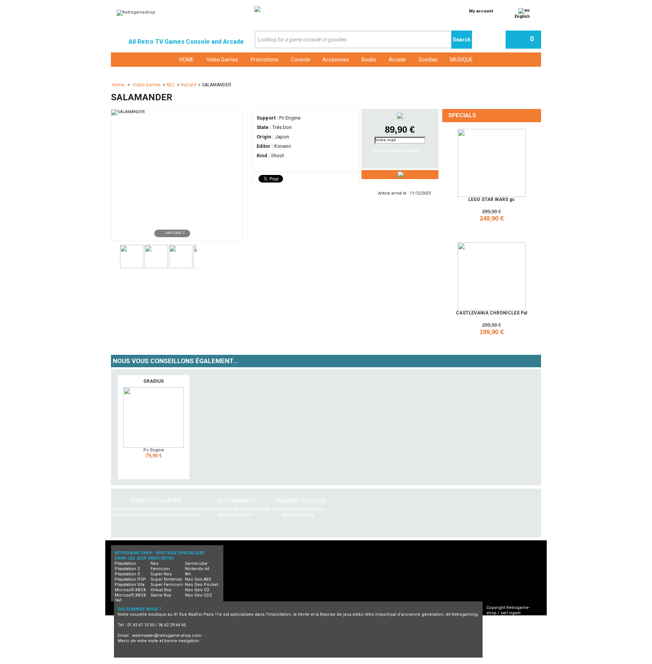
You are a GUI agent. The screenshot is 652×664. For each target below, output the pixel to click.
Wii (188, 574)
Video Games (146, 84)
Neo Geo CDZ (198, 595)
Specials (462, 115)
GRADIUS (153, 381)
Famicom (160, 568)
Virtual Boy (161, 589)
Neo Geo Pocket (201, 584)
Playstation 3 (127, 574)
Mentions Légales (511, 634)
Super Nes (161, 574)
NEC (170, 84)
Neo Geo (227, 661)
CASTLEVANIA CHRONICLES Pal (491, 313)
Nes (154, 563)
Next (199, 255)
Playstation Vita (130, 584)
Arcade (428, 661)
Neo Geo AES (198, 579)
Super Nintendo (166, 579)
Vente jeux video (462, 661)
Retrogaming (195, 661)
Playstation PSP (130, 579)
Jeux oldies (501, 661)
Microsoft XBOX (130, 589)
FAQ (497, 628)
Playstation (125, 563)
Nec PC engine (261, 661)
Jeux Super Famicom (337, 661)
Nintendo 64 (197, 568)
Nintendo (296, 661)
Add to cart (493, 228)
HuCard (188, 84)
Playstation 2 (127, 568)
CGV (497, 623)
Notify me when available (395, 150)
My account (481, 11)
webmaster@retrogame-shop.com (166, 635)
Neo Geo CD (197, 589)
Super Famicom (167, 584)
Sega (374, 661)
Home (119, 84)
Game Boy (161, 595)
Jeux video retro (156, 661)
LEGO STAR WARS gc (491, 199)
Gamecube (196, 563)
